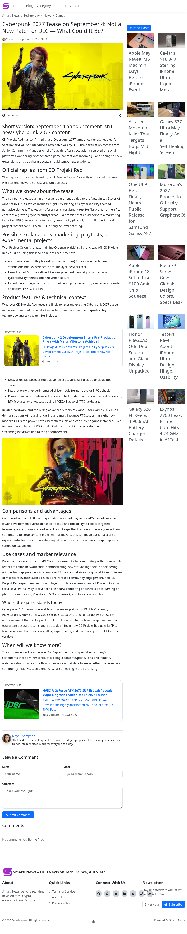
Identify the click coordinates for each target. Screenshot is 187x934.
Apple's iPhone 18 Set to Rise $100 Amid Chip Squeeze (140, 280)
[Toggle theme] (93, 921)
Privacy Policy (61, 903)
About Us (58, 897)
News (47, 16)
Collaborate (84, 5)
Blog (29, 5)
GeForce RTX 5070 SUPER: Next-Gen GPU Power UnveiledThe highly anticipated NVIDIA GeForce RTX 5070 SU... (78, 705)
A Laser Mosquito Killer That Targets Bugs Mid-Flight (139, 137)
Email (67, 766)
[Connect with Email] (133, 893)
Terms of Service (63, 891)
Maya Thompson (23, 736)
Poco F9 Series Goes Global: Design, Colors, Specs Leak (171, 283)
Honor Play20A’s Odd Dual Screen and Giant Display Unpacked (139, 352)
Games (60, 16)
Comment (8, 783)
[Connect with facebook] (99, 893)
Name (5, 766)
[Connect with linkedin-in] (124, 893)
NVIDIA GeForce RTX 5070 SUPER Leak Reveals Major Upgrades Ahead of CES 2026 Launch (77, 692)
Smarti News (11, 16)
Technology (32, 16)
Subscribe (175, 904)
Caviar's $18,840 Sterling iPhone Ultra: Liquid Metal (168, 71)
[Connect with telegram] (107, 893)
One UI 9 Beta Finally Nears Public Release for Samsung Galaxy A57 (140, 208)
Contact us (62, 5)
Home (17, 5)
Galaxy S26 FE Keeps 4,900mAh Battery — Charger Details (140, 424)
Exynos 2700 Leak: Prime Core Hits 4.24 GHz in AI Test (171, 424)
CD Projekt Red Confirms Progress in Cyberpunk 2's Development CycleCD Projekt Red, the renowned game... (78, 351)
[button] (120, 115)
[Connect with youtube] (116, 893)
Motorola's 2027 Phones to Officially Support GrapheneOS (173, 199)
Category (44, 5)
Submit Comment (18, 815)
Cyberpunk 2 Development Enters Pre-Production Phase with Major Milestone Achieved (79, 339)
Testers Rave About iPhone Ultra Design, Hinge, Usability (169, 355)
